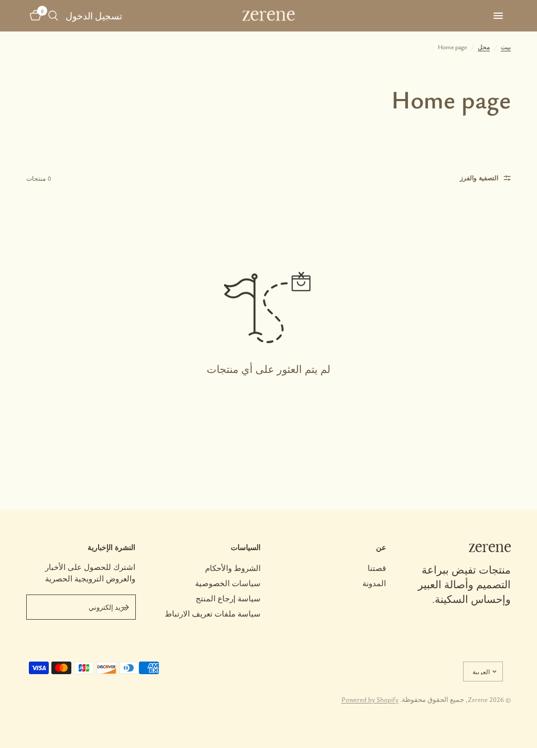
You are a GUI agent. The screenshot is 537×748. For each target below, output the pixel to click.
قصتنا (377, 568)
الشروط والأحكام (233, 568)
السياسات (246, 547)
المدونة (374, 583)
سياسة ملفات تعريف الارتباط (213, 613)
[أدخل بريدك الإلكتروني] (125, 607)
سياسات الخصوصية (228, 583)
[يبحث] (53, 15)
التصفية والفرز (479, 177)
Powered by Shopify (370, 699)
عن (381, 547)
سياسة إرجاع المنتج (228, 598)
